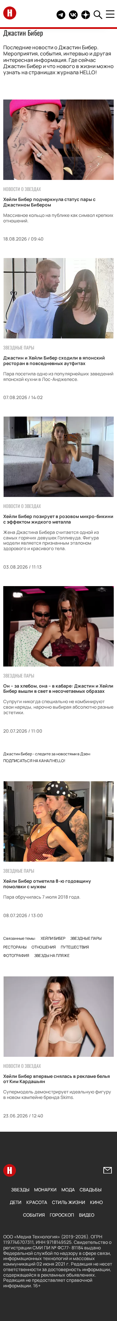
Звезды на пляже (52, 955)
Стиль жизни (68, 1202)
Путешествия (75, 947)
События (34, 1215)
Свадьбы (90, 1189)
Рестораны (15, 947)
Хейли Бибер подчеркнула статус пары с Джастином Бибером (49, 202)
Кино (96, 1202)
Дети (15, 1202)
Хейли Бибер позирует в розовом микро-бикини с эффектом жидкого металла (58, 519)
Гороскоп (62, 1215)
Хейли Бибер (53, 938)
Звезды (20, 1189)
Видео (86, 1215)
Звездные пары (86, 938)
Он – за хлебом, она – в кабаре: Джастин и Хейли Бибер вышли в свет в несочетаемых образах (58, 688)
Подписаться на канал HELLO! (34, 760)
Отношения (44, 947)
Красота (36, 1202)
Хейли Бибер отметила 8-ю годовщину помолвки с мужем (47, 884)
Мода (68, 1189)
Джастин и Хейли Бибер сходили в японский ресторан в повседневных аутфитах (54, 360)
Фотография (16, 955)
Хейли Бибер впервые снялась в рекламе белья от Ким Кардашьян (56, 1079)
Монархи (45, 1189)
